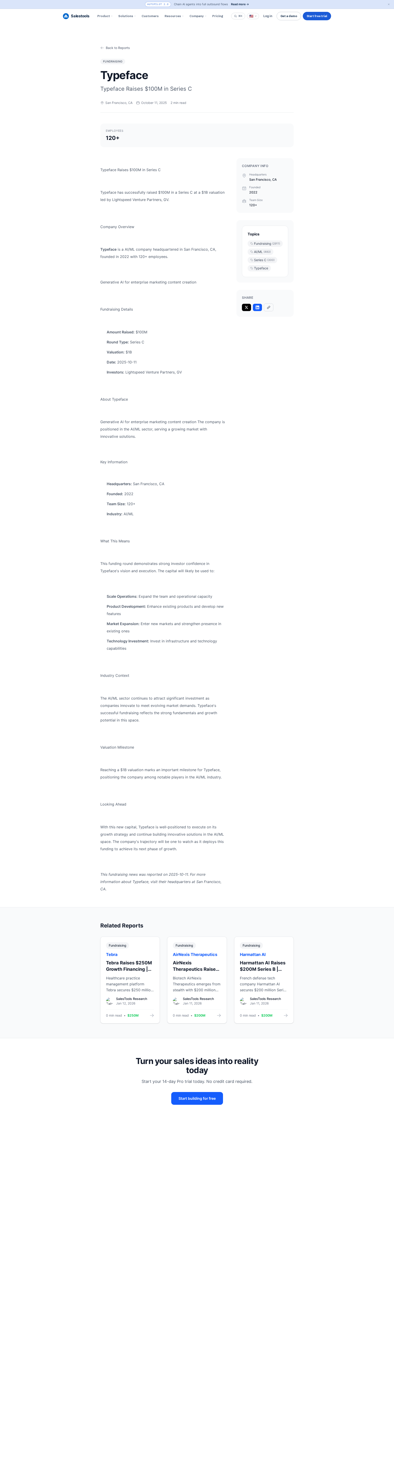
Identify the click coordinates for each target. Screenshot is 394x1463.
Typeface (261, 268)
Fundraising (267, 243)
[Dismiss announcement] (388, 4)
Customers (150, 16)
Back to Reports (118, 48)
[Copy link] (268, 307)
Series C (264, 260)
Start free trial (317, 16)
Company (196, 16)
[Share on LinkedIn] (257, 307)
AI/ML (262, 252)
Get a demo (288, 16)
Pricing (217, 16)
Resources (173, 16)
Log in (267, 16)
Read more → (240, 4)
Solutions (125, 16)
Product (103, 16)
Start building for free (197, 1098)
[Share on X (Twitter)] (246, 307)
